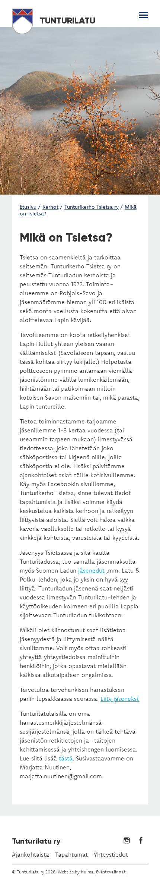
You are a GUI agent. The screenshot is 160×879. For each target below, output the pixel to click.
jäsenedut (91, 570)
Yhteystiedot (111, 854)
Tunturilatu (66, 20)
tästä (66, 758)
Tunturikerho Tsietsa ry (91, 207)
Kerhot (50, 207)
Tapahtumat (71, 854)
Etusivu (28, 207)
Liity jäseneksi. (120, 698)
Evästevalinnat (111, 872)
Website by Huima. (76, 872)
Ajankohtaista (30, 854)
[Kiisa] (80, 111)
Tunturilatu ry (36, 841)
